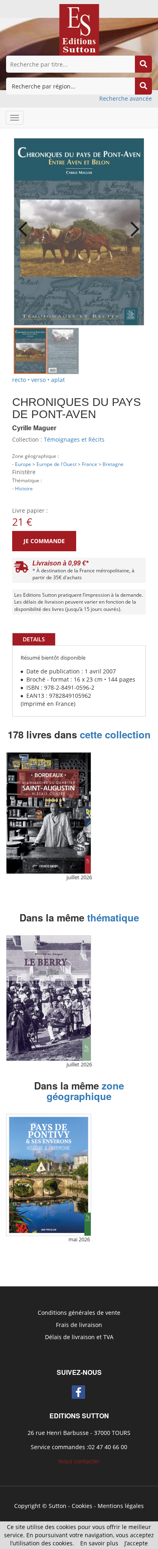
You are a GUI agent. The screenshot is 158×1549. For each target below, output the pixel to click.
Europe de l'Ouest (56, 464)
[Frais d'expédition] (21, 569)
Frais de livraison (79, 1325)
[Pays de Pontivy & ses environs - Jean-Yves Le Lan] (48, 1175)
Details (34, 639)
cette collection (115, 734)
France (89, 464)
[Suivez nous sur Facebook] (78, 1392)
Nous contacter (79, 1461)
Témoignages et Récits (74, 439)
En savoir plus (99, 1543)
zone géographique (85, 1091)
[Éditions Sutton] (79, 29)
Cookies (82, 1506)
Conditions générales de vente (79, 1312)
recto (19, 380)
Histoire (24, 488)
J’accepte (136, 1543)
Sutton (57, 1506)
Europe (23, 464)
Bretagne (113, 464)
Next (132, 223)
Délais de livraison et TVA (79, 1337)
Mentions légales (121, 1506)
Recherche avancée (125, 98)
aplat (58, 380)
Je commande (44, 541)
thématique (113, 917)
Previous (26, 223)
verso (38, 380)
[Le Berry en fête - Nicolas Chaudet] (48, 998)
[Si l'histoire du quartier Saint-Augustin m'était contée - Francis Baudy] (48, 813)
